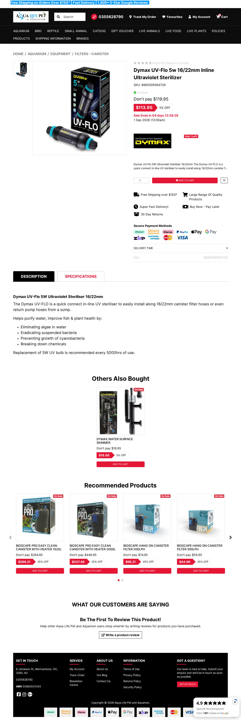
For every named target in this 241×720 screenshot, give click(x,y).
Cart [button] (223, 16)
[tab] (33, 276)
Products (21, 38)
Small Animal (76, 31)
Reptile (53, 31)
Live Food (173, 31)
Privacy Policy (132, 675)
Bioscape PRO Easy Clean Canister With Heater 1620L (39, 547)
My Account (77, 669)
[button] (224, 180)
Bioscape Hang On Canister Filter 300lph (199, 547)
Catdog (99, 31)
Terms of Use (131, 669)
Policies (218, 31)
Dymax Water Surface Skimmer (115, 440)
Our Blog (102, 675)
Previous (10, 537)
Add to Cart (186, 180)
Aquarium (21, 31)
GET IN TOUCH (187, 684)
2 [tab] (122, 580)
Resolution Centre (76, 682)
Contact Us (103, 681)
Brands (82, 38)
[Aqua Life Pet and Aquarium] (31, 16)
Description (34, 276)
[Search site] (58, 17)
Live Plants (196, 31)
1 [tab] (119, 580)
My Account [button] (201, 17)
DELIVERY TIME (143, 248)
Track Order (77, 675)
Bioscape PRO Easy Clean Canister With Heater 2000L (93, 547)
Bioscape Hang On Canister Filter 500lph (146, 547)
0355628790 (111, 17)
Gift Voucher (122, 31)
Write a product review (122, 635)
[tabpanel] (120, 427)
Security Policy (132, 687)
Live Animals (149, 31)
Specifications (81, 276)
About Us (102, 669)
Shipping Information (53, 38)
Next (230, 537)
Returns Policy (132, 681)
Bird (38, 31)
